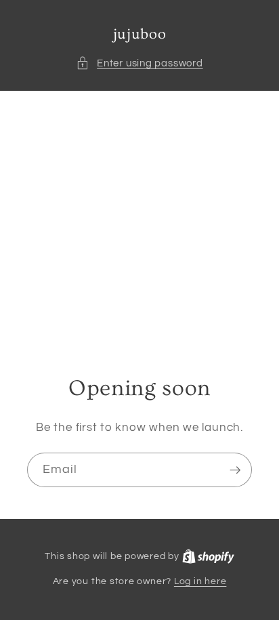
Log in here (200, 581)
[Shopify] (208, 556)
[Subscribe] (235, 470)
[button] (139, 63)
